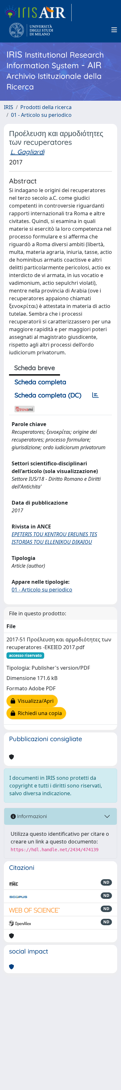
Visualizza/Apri (34, 700)
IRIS (8, 107)
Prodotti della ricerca (46, 107)
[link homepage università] (31, 30)
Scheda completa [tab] (40, 382)
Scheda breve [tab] (34, 368)
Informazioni (31, 816)
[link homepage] (38, 12)
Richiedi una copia (38, 713)
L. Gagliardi (27, 152)
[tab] (95, 395)
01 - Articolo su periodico (41, 114)
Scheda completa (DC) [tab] (48, 395)
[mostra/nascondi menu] (114, 30)
